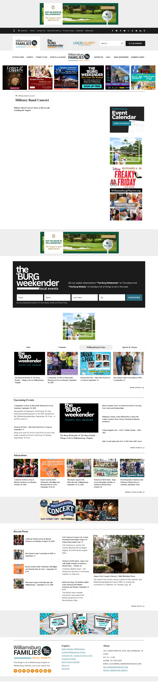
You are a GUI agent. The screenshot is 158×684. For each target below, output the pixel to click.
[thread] (144, 30)
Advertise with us (54, 31)
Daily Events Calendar (71, 662)
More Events (136, 387)
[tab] (28, 347)
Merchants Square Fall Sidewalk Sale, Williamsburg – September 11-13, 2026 (78, 482)
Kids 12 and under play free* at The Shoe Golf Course (122, 441)
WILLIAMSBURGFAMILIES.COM (115, 667)
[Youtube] (124, 30)
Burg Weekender (121, 57)
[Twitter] (128, 30)
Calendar (24, 31)
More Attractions (133, 492)
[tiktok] (132, 30)
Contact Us (41, 31)
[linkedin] (140, 30)
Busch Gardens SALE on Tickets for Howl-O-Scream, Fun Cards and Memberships (122, 407)
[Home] (16, 96)
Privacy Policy (68, 31)
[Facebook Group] (136, 30)
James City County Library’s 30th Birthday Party (114, 576)
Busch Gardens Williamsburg (73, 649)
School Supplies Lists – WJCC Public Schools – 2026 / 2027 (121, 431)
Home (32, 31)
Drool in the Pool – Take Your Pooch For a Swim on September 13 (95, 379)
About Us (65, 665)
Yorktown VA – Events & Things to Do (77, 656)
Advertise (98, 57)
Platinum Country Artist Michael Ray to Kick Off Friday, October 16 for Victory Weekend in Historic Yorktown (121, 419)
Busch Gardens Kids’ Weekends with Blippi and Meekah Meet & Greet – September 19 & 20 (50, 483)
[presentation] (29, 363)
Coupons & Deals (69, 659)
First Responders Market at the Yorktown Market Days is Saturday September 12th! (131, 482)
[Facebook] (112, 30)
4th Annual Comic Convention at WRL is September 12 (128, 379)
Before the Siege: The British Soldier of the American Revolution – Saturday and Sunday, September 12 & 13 (75, 585)
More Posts (137, 606)
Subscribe (89, 31)
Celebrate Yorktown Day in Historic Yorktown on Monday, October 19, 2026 (25, 482)
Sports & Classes (58, 57)
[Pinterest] (120, 30)
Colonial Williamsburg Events (73, 652)
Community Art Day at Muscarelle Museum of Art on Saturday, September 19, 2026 (62, 380)
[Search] (122, 43)
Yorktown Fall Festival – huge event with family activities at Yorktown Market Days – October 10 (105, 483)
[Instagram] (116, 30)
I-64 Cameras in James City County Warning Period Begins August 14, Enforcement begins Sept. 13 (75, 539)
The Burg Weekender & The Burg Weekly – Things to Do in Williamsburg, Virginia (29, 380)
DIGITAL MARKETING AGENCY (115, 670)
